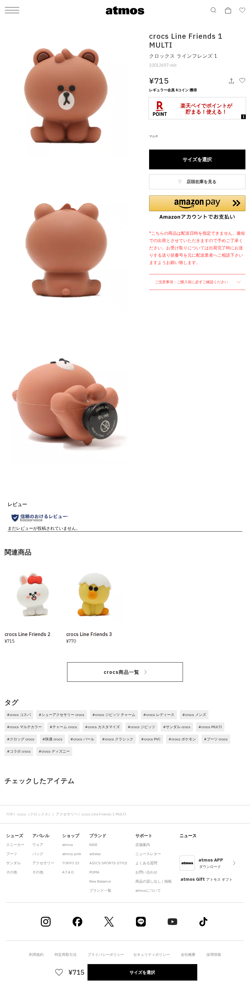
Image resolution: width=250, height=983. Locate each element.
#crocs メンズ (194, 714)
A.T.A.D (68, 872)
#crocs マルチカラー (24, 727)
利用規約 (36, 954)
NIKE (93, 844)
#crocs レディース (158, 714)
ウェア (37, 844)
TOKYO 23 (70, 863)
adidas (95, 853)
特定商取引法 (66, 954)
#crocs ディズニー (54, 751)
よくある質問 (146, 863)
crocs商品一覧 (121, 672)
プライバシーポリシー (106, 954)
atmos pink (71, 853)
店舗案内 (142, 844)
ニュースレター (148, 853)
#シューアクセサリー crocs (61, 714)
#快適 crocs (52, 739)
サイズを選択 (197, 159)
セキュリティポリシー (151, 954)
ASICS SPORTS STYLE (108, 863)
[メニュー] (12, 10)
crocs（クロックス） (34, 814)
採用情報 (213, 954)
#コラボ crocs (19, 751)
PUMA (94, 872)
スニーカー (15, 844)
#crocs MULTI (210, 727)
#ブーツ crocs (216, 739)
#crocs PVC (151, 739)
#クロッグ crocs (20, 739)
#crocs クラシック (117, 739)
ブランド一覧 (100, 890)
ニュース (188, 835)
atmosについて (148, 890)
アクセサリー (67, 814)
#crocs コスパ (19, 714)
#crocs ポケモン (182, 739)
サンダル (13, 863)
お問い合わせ (146, 872)
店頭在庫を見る (201, 181)
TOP (9, 814)
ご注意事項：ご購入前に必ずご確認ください (192, 282)
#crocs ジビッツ (141, 727)
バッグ (37, 853)
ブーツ (11, 853)
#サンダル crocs (177, 727)
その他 (11, 872)
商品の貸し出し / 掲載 (153, 881)
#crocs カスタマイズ (102, 727)
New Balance (100, 881)
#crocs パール (82, 739)
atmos (67, 844)
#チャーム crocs (63, 727)
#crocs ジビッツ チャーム (113, 714)
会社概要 (188, 954)
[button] (197, 207)
